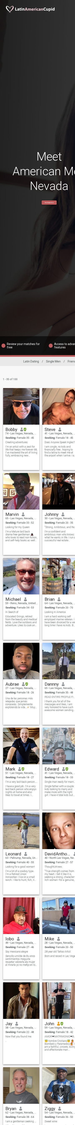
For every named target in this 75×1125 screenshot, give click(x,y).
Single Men (53, 361)
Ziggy (50, 1108)
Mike (49, 938)
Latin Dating (31, 361)
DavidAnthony (58, 853)
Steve (50, 429)
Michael (13, 599)
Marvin (12, 514)
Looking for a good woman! (20, 866)
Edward (52, 769)
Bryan (10, 1108)
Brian (50, 599)
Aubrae (12, 684)
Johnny (52, 514)
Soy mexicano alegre (16, 951)
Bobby (11, 429)
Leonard (13, 853)
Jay (8, 1023)
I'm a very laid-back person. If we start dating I (21, 781)
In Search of (11, 612)
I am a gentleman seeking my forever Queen (21, 1121)
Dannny (52, 684)
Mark (10, 769)
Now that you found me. (18, 1036)
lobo (9, 938)
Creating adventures (16, 442)
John (49, 1023)
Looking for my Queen (17, 527)
